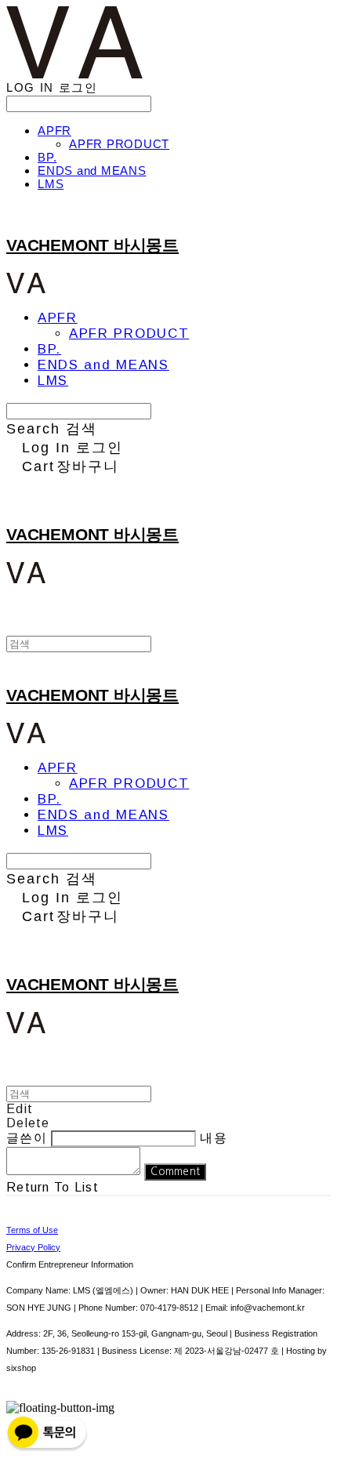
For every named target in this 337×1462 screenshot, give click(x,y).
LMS (50, 183)
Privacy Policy (33, 1247)
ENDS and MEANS (92, 170)
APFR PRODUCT (119, 144)
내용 (213, 1138)
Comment (175, 1171)
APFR (54, 130)
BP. (47, 157)
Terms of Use (32, 1230)
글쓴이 (26, 1138)
